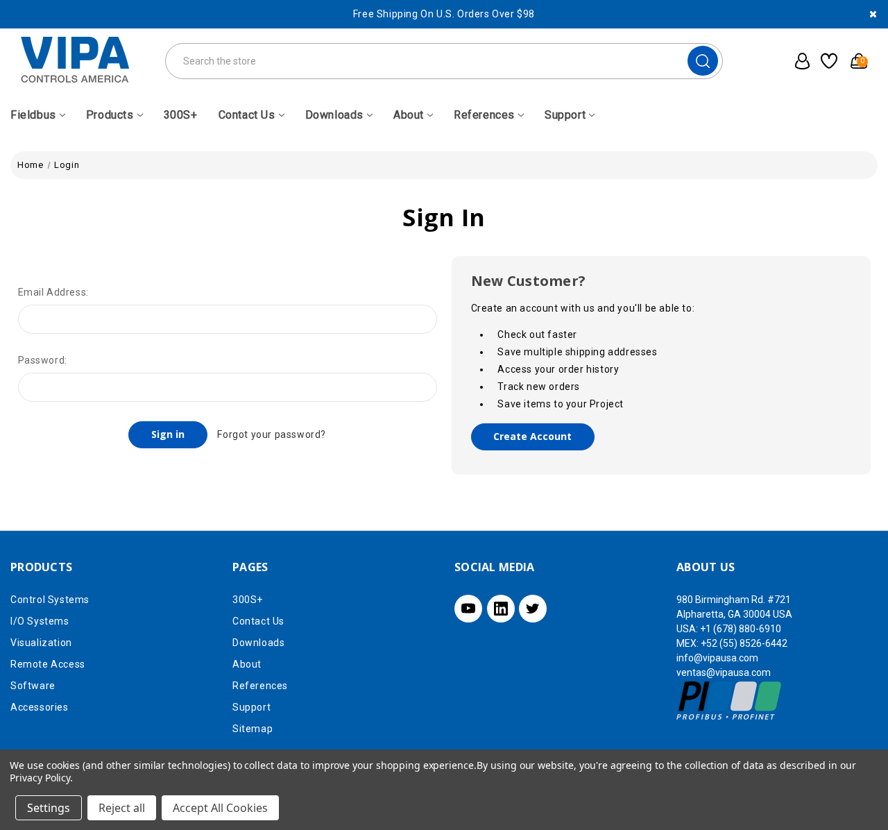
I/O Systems (39, 621)
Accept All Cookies (220, 807)
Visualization (41, 642)
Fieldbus (33, 114)
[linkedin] (501, 608)
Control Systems (49, 599)
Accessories (39, 707)
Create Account (532, 436)
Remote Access (47, 664)
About (408, 114)
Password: (42, 360)
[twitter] (533, 608)
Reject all (122, 807)
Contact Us (247, 114)
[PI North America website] (729, 700)
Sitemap (252, 728)
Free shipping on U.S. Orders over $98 (444, 13)
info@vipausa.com (717, 657)
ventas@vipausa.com (723, 672)
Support (565, 114)
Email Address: (53, 292)
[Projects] (827, 61)
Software (33, 685)
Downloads (334, 114)
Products (110, 114)
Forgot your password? (271, 434)
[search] (703, 61)
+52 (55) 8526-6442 (744, 643)
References (484, 114)
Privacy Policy (40, 777)
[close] (873, 14)
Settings (48, 807)
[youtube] (468, 608)
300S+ (181, 114)
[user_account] (798, 61)
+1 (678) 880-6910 (740, 628)
